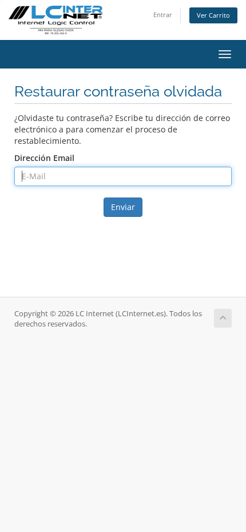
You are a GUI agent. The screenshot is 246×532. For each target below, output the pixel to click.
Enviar (123, 206)
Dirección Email (44, 157)
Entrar (162, 14)
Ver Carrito (213, 15)
